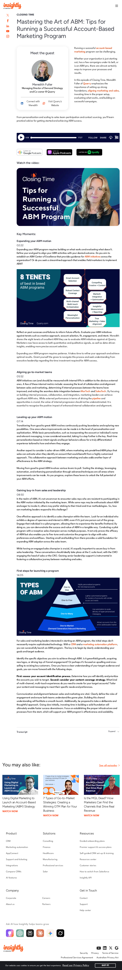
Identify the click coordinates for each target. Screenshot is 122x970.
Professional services (53, 866)
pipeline (96, 398)
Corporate (11, 898)
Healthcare (48, 853)
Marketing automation (17, 847)
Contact (83, 898)
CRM (73, 644)
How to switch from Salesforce (94, 872)
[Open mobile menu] (116, 6)
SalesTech (100, 391)
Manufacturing (50, 859)
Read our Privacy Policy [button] (75, 965)
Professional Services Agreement (77, 958)
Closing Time (25, 15)
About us (10, 904)
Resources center (88, 859)
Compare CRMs (13, 872)
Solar (45, 872)
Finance (46, 847)
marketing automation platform (100, 644)
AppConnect (12, 853)
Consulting (48, 841)
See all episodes (108, 765)
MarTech (85, 391)
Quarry (87, 83)
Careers (46, 898)
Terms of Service (110, 953)
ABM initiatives (93, 256)
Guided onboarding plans (92, 841)
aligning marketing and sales (103, 91)
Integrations (12, 866)
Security (84, 953)
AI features (11, 878)
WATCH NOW (10, 811)
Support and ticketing (16, 859)
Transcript (22, 732)
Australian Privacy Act (107, 958)
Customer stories (88, 866)
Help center (85, 910)
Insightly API (86, 878)
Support (84, 904)
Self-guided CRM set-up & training (97, 853)
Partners (46, 904)
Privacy (95, 953)
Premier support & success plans (95, 847)
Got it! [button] (105, 965)
